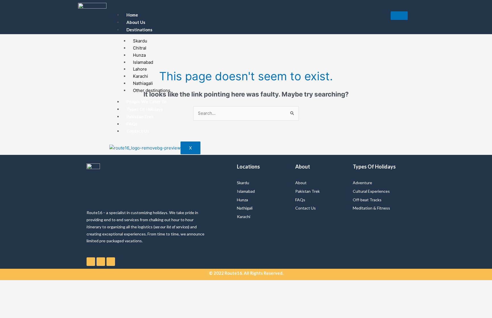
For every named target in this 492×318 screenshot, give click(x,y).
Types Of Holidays (144, 109)
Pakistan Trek (140, 116)
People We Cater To (146, 101)
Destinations (139, 29)
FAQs (131, 123)
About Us (135, 22)
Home (132, 14)
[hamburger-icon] (399, 15)
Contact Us (137, 131)
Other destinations (151, 90)
